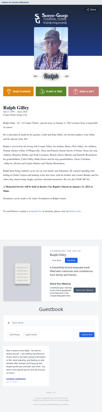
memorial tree (35, 211)
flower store (75, 211)
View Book (56, 260)
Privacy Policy (43, 400)
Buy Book (71, 260)
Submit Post (87, 334)
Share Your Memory (84, 290)
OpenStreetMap (54, 404)
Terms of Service (58, 400)
